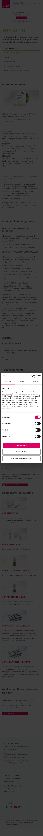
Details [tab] (21, 382)
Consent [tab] (8, 382)
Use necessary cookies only (21, 458)
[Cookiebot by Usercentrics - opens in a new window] (31, 376)
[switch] (38, 423)
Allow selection (21, 452)
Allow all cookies (21, 445)
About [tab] (35, 382)
